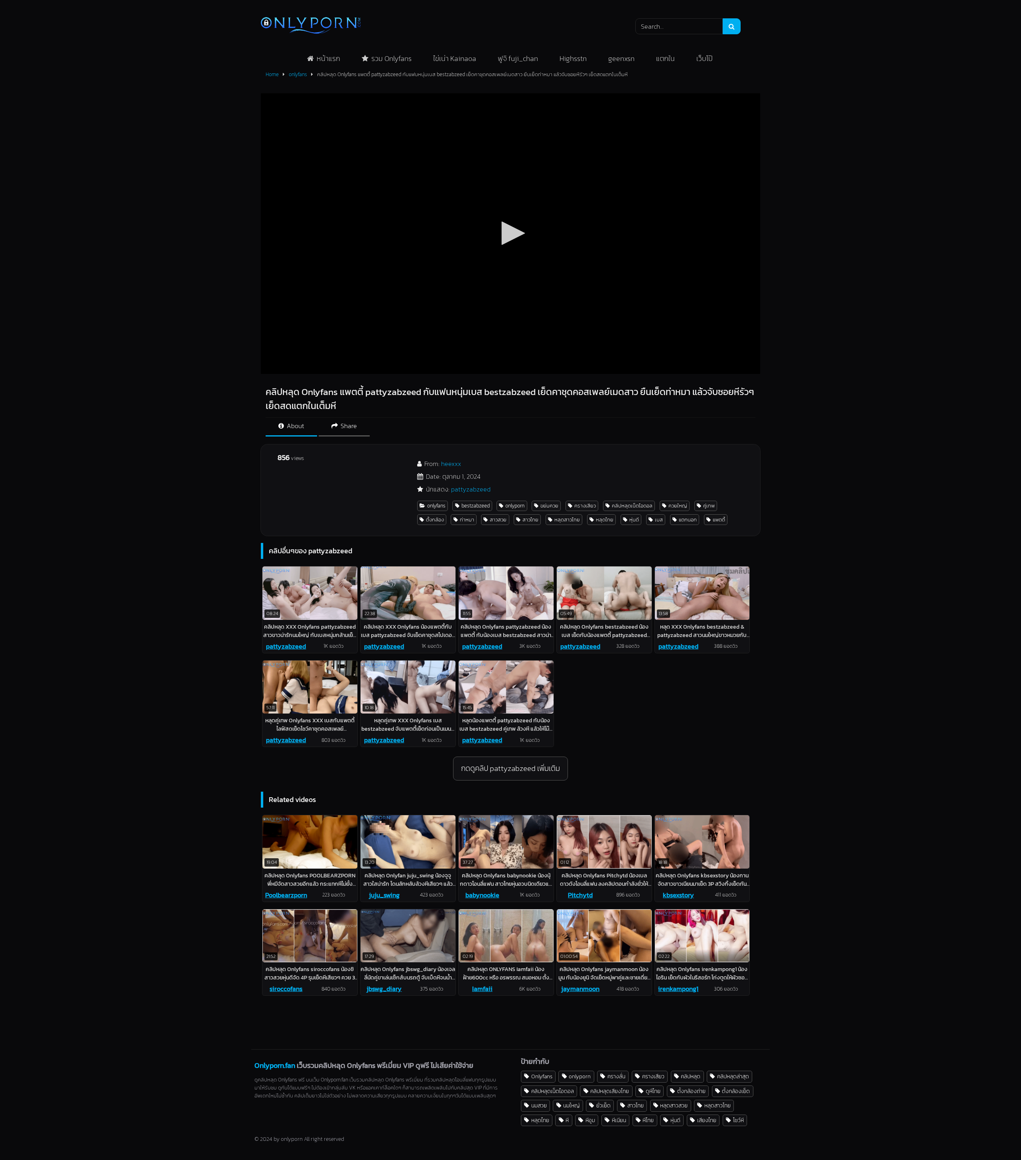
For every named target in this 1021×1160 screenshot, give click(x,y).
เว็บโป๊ (704, 58)
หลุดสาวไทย (567, 519)
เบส (659, 519)
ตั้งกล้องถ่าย (691, 1091)
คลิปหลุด (690, 1076)
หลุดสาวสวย (674, 1105)
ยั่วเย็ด (603, 1105)
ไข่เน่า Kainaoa (454, 58)
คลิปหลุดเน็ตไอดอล (632, 505)
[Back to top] (996, 1136)
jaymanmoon (580, 988)
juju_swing (384, 895)
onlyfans (298, 74)
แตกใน (665, 58)
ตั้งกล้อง (435, 519)
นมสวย (539, 1105)
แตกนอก (688, 519)
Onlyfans (541, 1076)
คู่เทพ (709, 505)
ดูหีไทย (653, 1091)
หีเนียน (619, 1120)
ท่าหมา (467, 519)
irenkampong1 (678, 988)
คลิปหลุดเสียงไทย (609, 1091)
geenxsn (621, 58)
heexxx (451, 463)
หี (567, 1120)
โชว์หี (738, 1120)
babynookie (482, 895)
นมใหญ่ (571, 1105)
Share (348, 426)
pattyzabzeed (471, 489)
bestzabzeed (475, 505)
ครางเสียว (585, 505)
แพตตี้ (719, 519)
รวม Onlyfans (391, 58)
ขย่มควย (549, 505)
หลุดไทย (604, 519)
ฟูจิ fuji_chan (518, 58)
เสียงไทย (706, 1120)
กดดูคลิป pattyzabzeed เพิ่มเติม (510, 768)
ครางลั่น (616, 1076)
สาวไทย (530, 519)
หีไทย (648, 1120)
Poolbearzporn (286, 895)
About (294, 426)
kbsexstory (678, 895)
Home (272, 74)
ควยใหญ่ (677, 505)
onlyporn (514, 505)
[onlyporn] (311, 26)
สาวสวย (498, 519)
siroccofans (286, 988)
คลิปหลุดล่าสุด (733, 1076)
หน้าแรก (328, 58)
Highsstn (573, 58)
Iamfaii (482, 988)
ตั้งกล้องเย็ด (736, 1091)
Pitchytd (580, 895)
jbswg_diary (384, 988)
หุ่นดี (634, 519)
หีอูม (590, 1120)
